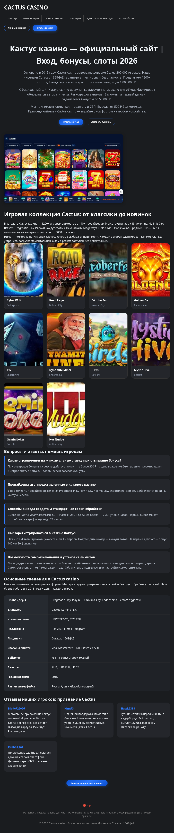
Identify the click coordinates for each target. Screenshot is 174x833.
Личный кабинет (17, 28)
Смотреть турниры (101, 122)
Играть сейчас (71, 122)
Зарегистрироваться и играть (87, 783)
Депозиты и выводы (100, 18)
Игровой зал (127, 18)
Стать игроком (45, 28)
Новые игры (31, 18)
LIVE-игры (74, 18)
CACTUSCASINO (26, 7)
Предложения (54, 18)
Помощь (12, 18)
